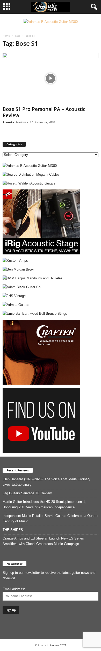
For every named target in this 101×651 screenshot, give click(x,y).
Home (6, 35)
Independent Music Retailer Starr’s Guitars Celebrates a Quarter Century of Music (50, 518)
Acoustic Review (14, 122)
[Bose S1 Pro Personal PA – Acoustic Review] (50, 78)
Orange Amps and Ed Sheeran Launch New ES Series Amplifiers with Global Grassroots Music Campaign (43, 541)
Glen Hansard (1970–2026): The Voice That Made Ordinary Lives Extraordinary (46, 481)
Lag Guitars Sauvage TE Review (27, 493)
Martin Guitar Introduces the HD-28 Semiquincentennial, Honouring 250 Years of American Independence (44, 504)
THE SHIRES (13, 530)
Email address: (14, 589)
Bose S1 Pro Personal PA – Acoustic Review (44, 112)
